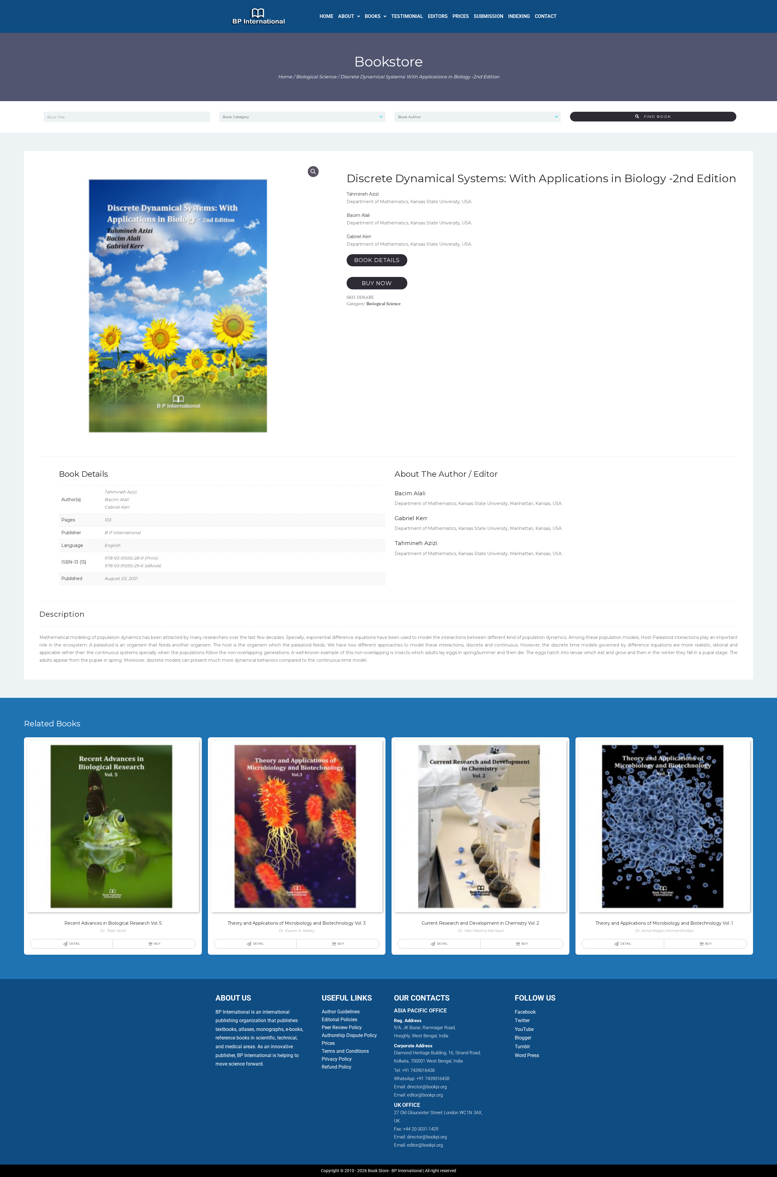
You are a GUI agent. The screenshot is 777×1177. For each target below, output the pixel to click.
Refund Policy (336, 1067)
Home (285, 77)
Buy (157, 944)
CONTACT (546, 16)
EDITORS (438, 16)
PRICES (461, 16)
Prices (328, 1043)
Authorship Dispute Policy (349, 1035)
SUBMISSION (488, 16)
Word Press (527, 1055)
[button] (349, 16)
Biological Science (316, 77)
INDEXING (519, 16)
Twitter (522, 1020)
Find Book (655, 116)
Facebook (526, 1012)
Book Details (377, 260)
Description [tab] (62, 614)
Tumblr (522, 1046)
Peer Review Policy (342, 1027)
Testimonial (407, 16)
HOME (326, 16)
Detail (74, 944)
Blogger (523, 1038)
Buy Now (377, 283)
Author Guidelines (341, 1012)
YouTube (524, 1029)
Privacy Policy (337, 1059)
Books (373, 16)
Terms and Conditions (345, 1051)
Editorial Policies (339, 1019)
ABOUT (346, 16)
